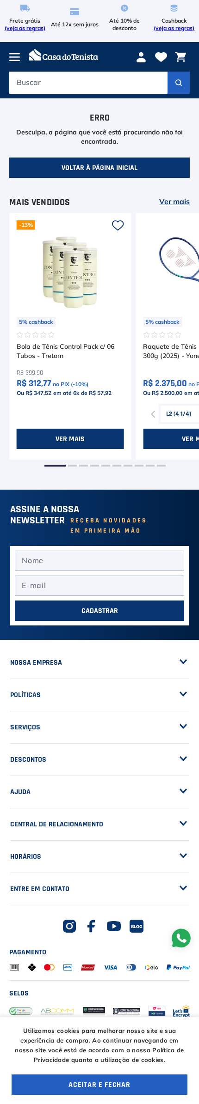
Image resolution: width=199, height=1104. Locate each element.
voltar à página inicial (99, 167)
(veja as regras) (25, 28)
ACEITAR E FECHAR (99, 1084)
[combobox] (99, 85)
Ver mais (174, 202)
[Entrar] (142, 57)
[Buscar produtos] (179, 83)
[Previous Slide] (153, 414)
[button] (55, 466)
